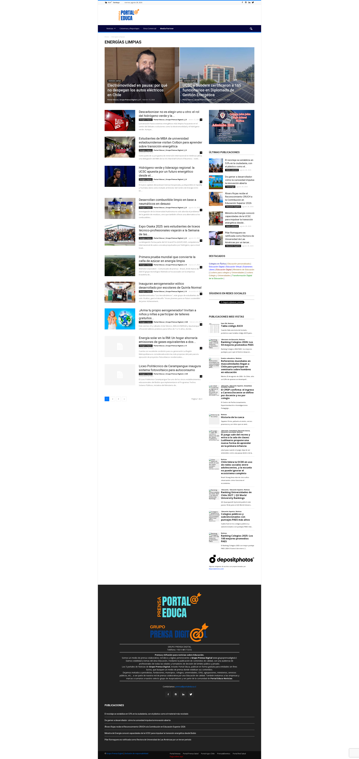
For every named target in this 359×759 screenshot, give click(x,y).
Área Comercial (149, 28)
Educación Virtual (233, 266)
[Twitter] (252, 2)
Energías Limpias (114, 81)
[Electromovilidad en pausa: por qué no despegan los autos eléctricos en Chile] (142, 79)
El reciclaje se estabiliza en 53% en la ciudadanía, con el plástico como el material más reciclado (146, 714)
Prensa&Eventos (223, 753)
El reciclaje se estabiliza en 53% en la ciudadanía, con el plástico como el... (239, 163)
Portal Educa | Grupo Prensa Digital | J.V (124, 100)
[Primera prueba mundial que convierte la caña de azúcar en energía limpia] (120, 265)
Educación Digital (216, 266)
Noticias (110, 28)
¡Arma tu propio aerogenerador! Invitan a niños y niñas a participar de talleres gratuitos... (167, 314)
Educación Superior (233, 207)
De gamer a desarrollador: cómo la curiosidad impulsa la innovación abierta (239, 180)
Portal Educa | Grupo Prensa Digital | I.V (170, 265)
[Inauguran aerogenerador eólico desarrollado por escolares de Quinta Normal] (120, 292)
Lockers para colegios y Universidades (227, 272)
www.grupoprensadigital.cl (214, 657)
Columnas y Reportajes (129, 28)
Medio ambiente (232, 170)
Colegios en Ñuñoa (217, 264)
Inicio (107, 37)
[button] (251, 29)
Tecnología (230, 187)
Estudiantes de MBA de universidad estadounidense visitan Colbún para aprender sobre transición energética (170, 142)
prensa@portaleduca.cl (185, 686)
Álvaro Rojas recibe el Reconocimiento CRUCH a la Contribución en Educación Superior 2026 (145, 727)
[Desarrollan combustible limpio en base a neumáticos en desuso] (120, 208)
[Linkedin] (249, 2)
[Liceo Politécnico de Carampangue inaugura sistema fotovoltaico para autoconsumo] (120, 374)
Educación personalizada (239, 264)
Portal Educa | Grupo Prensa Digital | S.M (171, 322)
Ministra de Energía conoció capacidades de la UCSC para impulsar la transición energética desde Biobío (150, 733)
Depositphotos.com (216, 569)
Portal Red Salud (239, 753)
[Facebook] (242, 2)
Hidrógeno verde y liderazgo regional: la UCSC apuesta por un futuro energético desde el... (167, 171)
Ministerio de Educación (243, 269)
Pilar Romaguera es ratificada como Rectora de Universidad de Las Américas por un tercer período (148, 740)
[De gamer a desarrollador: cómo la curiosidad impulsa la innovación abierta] (216, 182)
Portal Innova (175, 753)
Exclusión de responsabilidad (136, 753)
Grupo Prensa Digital (114, 753)
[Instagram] (245, 2)
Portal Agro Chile (208, 753)
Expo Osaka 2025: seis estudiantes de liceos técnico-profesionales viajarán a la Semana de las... (169, 230)
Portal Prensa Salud (190, 753)
